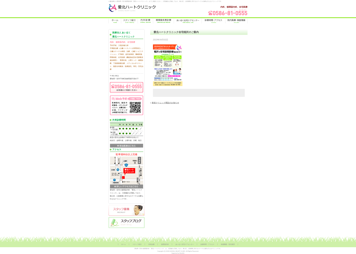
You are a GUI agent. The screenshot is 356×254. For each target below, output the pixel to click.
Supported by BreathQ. (178, 253)
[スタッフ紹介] (129, 21)
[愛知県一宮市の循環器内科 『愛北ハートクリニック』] (132, 12)
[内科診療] (145, 21)
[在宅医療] (187, 21)
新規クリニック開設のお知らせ (165, 103)
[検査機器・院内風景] (236, 21)
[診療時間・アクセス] (213, 21)
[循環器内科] (163, 21)
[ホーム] (115, 21)
